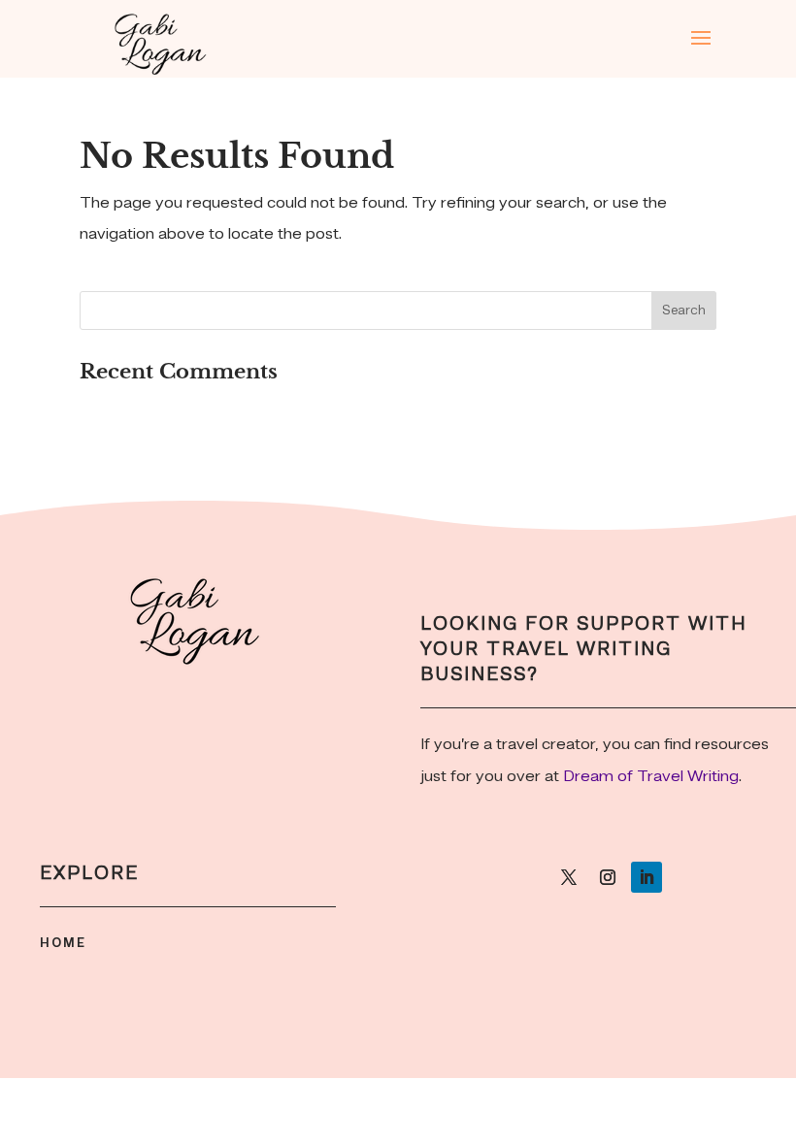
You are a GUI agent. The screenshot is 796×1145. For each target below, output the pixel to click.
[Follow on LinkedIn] (646, 877)
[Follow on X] (568, 877)
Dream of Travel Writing (651, 777)
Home (63, 943)
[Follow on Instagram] (607, 877)
